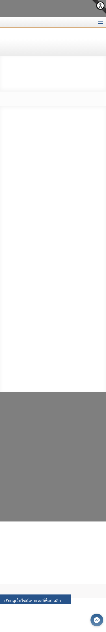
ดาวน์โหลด (36, 324)
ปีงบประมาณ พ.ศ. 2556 (24, 62)
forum (25, 22)
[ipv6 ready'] (57, 535)
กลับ (38, 85)
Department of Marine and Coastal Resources (61, 8)
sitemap (14, 22)
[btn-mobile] (100, 22)
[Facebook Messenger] (96, 620)
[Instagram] (17, 502)
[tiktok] (21, 507)
